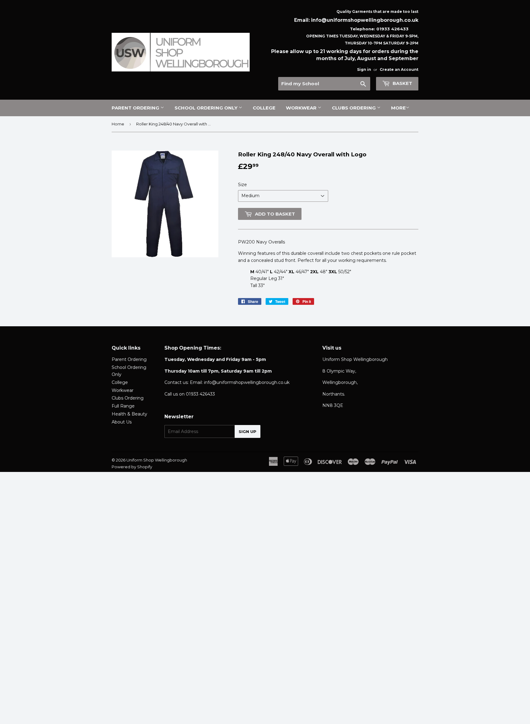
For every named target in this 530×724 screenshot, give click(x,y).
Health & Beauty (129, 414)
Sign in (364, 69)
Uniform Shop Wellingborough (156, 460)
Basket (401, 83)
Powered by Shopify (132, 466)
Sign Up (247, 431)
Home (118, 123)
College (264, 108)
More (398, 108)
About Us (122, 422)
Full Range (123, 406)
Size (242, 184)
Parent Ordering (136, 108)
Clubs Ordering (354, 108)
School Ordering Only (207, 108)
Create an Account (399, 69)
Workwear (302, 108)
